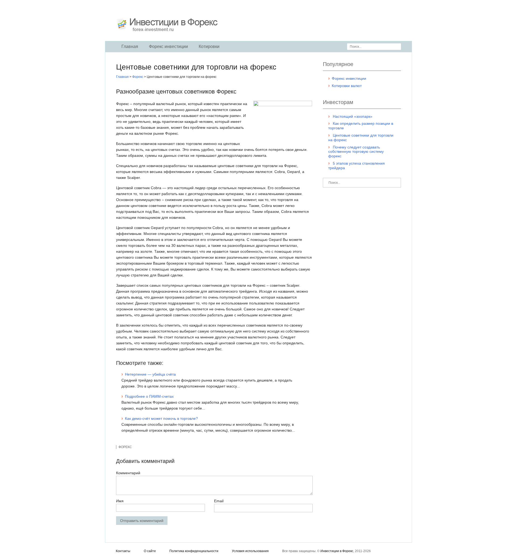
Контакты (123, 551)
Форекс (125, 447)
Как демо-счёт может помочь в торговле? (161, 418)
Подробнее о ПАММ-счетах (149, 396)
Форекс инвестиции (168, 46)
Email (218, 501)
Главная (129, 46)
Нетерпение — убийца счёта (150, 374)
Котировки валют (347, 86)
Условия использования (250, 551)
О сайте (150, 551)
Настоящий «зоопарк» (352, 116)
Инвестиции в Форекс (336, 551)
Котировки (209, 46)
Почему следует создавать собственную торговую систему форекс (356, 151)
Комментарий (128, 473)
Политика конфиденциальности (193, 551)
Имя (120, 501)
